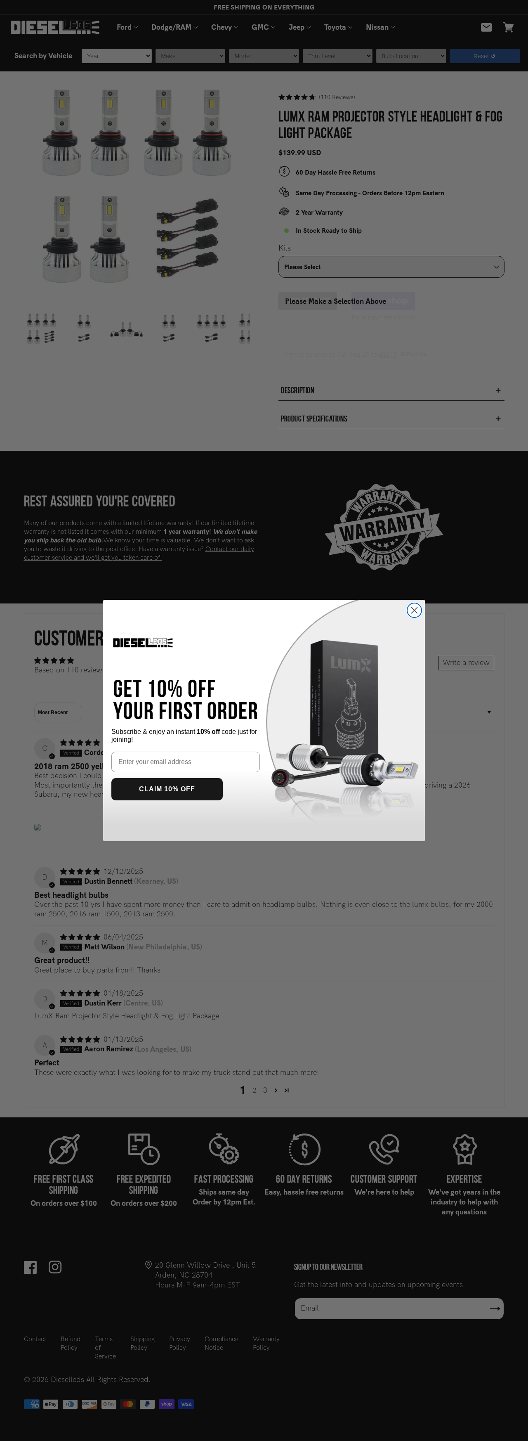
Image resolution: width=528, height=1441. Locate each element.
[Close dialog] (414, 610)
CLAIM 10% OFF (167, 789)
